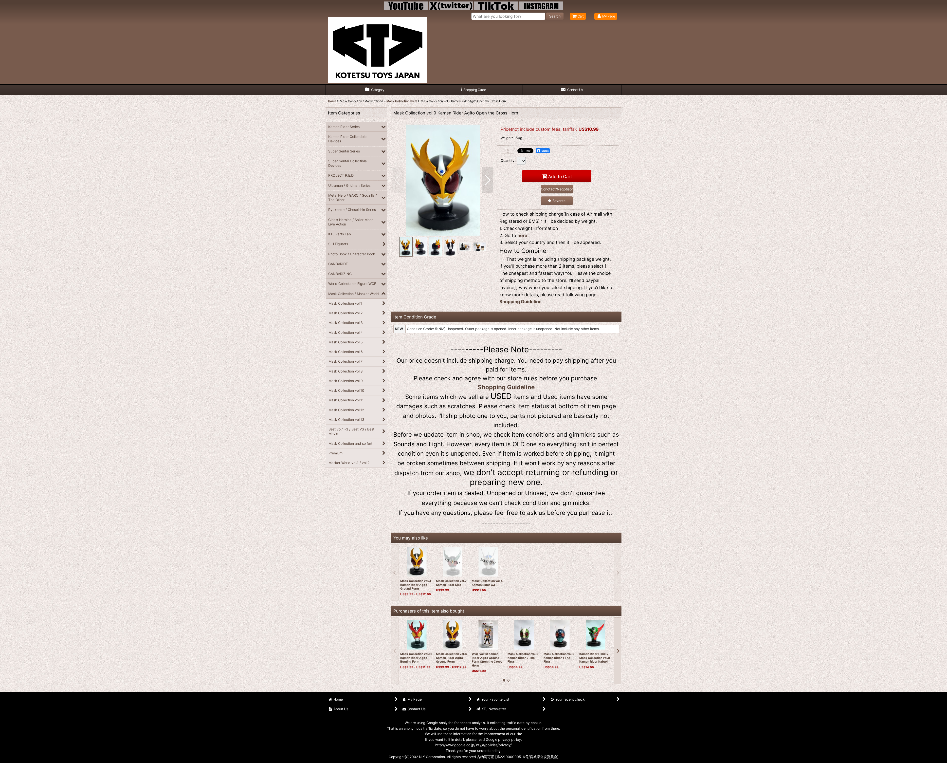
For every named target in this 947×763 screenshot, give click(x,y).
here (522, 235)
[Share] (508, 150)
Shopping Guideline (520, 301)
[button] (473, 90)
